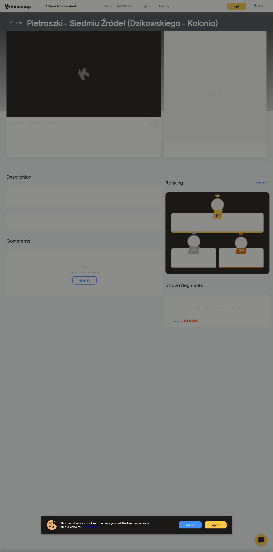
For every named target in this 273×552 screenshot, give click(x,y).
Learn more (89, 526)
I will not (190, 525)
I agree (215, 525)
